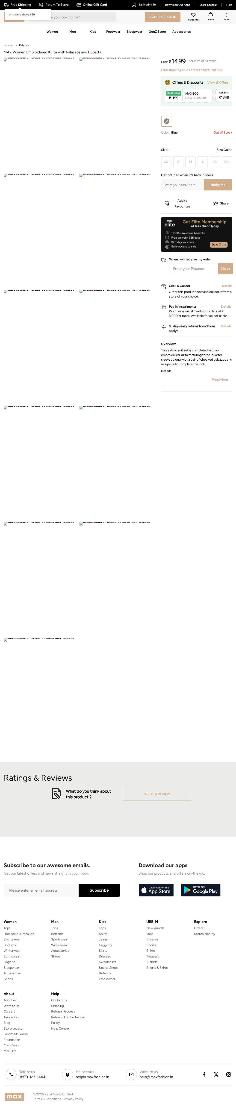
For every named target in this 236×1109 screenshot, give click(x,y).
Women (9, 45)
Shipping (57, 1006)
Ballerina (105, 973)
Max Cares (11, 1045)
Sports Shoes (108, 968)
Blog (7, 1023)
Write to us (11, 1006)
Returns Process (63, 1011)
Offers (199, 928)
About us (10, 1000)
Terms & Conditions (47, 1099)
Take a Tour (12, 1017)
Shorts (151, 945)
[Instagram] (228, 1074)
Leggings (105, 945)
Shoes (8, 979)
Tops (7, 928)
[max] (15, 1096)
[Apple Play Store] (156, 890)
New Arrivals (155, 928)
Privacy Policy (73, 1099)
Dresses (105, 956)
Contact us (59, 1000)
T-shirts (152, 962)
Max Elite (10, 1051)
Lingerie (9, 962)
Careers (9, 1011)
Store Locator (14, 1028)
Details (220, 244)
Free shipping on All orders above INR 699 (191, 70)
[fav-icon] (193, 15)
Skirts (103, 951)
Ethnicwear (12, 956)
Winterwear (12, 951)
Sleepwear (11, 968)
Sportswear (12, 939)
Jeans (103, 939)
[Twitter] (216, 1074)
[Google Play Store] (201, 890)
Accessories (13, 973)
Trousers (152, 956)
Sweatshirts (107, 962)
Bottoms (10, 945)
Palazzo (24, 45)
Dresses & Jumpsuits (19, 934)
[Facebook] (203, 1074)
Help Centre (60, 1028)
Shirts (103, 934)
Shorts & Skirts (157, 968)
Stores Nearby (204, 934)
